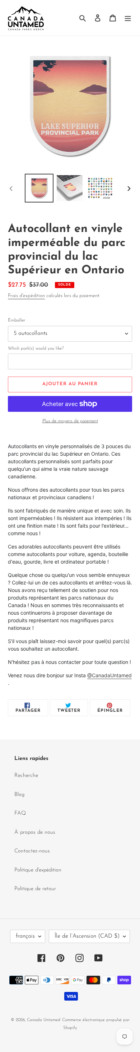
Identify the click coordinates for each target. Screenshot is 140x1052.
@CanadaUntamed (109, 675)
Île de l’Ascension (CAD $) (87, 936)
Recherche (26, 775)
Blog (19, 794)
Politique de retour (35, 889)
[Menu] (127, 18)
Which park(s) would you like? (36, 348)
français (25, 936)
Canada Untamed (43, 1020)
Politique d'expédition (37, 870)
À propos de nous (34, 832)
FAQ (20, 813)
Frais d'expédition (26, 296)
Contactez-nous (32, 851)
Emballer (16, 320)
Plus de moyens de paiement (70, 421)
